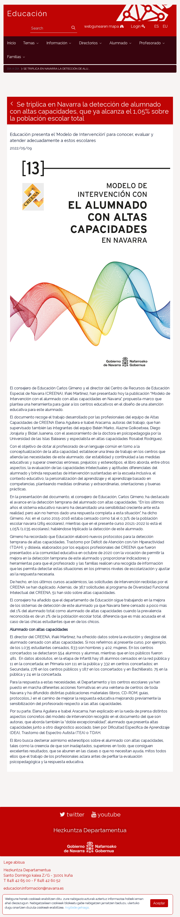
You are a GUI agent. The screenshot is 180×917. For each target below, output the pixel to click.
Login (136, 26)
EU (165, 26)
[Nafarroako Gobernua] (90, 846)
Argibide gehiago (77, 907)
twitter (74, 814)
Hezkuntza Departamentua (90, 830)
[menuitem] (11, 43)
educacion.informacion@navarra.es (34, 888)
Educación (27, 13)
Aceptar (159, 903)
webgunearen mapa (102, 26)
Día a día (13, 68)
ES (156, 26)
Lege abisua (14, 862)
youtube (108, 814)
